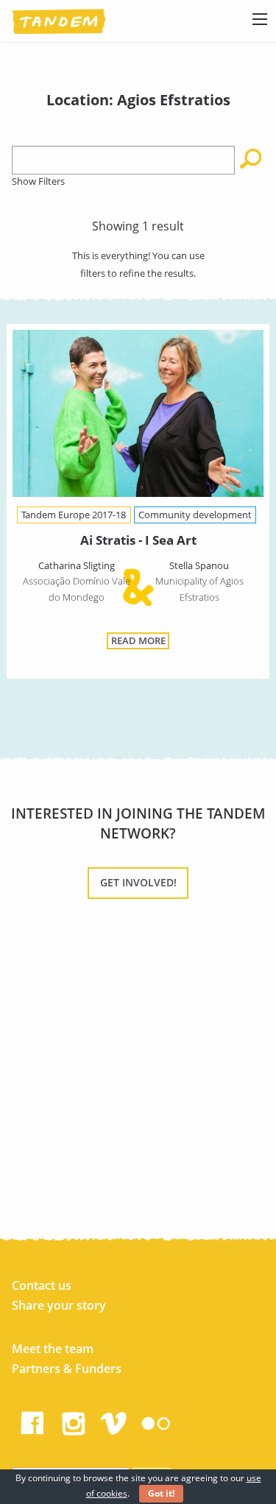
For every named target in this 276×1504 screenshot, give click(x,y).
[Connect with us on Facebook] (32, 1420)
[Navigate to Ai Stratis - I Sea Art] (138, 416)
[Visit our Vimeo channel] (114, 1420)
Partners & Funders (66, 1368)
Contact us (41, 1285)
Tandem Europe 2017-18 (73, 514)
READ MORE (138, 640)
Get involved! (138, 882)
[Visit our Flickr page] (156, 1420)
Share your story (59, 1305)
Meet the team (52, 1349)
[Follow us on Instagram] (73, 1420)
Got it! (161, 1493)
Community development (195, 514)
